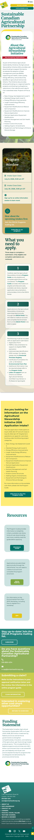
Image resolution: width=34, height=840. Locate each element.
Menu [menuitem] (31, 2)
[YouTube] (24, 832)
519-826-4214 (7, 662)
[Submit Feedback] (32, 833)
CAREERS (5, 810)
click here (21, 821)
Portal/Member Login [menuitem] (22, 8)
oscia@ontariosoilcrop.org (11, 801)
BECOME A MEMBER (9, 817)
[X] (19, 832)
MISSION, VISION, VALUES (11, 813)
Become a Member (22, 5)
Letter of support (15, 372)
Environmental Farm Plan (18, 364)
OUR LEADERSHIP (8, 806)
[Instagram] (14, 832)
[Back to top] (33, 828)
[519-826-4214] (2, 659)
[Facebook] (10, 832)
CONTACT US (6, 808)
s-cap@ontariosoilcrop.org (12, 669)
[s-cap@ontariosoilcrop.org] (2, 666)
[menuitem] (22, 5)
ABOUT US (5, 804)
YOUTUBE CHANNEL (9, 815)
